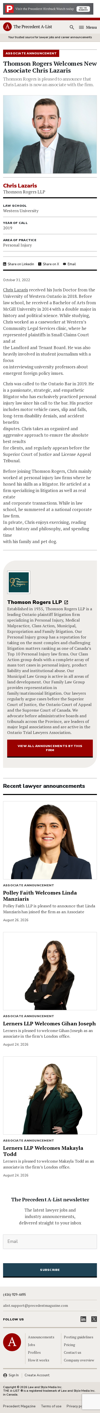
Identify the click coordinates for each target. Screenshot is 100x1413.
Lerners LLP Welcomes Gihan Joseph (49, 1023)
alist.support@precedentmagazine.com (35, 1305)
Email (72, 264)
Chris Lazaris (15, 290)
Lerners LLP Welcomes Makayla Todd (43, 1150)
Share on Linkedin (21, 264)
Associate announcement (28, 885)
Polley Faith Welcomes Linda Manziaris (40, 895)
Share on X (51, 264)
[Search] (72, 27)
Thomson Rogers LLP (34, 602)
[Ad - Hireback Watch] (48, 8)
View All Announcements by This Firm (50, 748)
